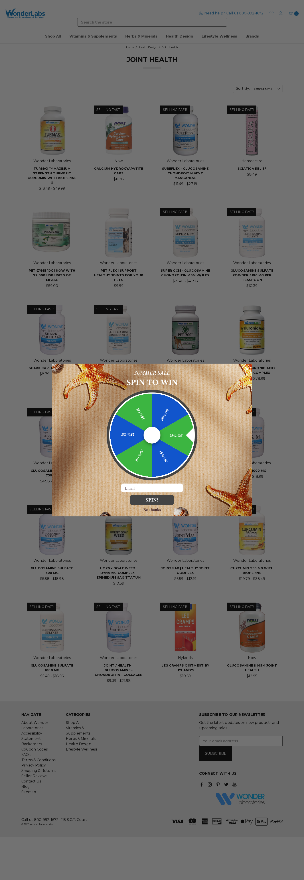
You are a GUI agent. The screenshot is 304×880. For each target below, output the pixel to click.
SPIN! (152, 500)
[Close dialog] (246, 368)
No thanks (152, 509)
